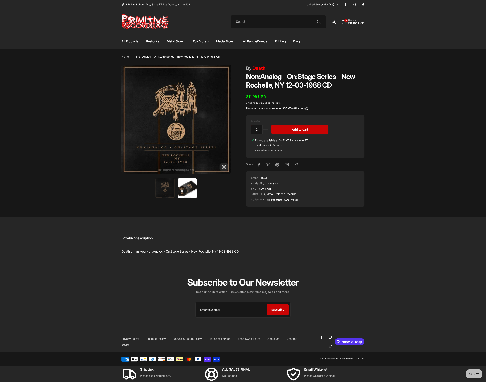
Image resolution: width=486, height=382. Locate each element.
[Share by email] (286, 164)
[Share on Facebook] (259, 165)
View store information (268, 150)
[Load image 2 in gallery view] (187, 188)
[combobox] (278, 21)
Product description (137, 238)
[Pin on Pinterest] (277, 165)
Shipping (250, 102)
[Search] (319, 22)
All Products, (275, 199)
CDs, (287, 199)
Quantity (255, 121)
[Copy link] (296, 165)
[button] (353, 22)
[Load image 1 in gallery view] (165, 188)
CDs (262, 194)
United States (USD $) (320, 4)
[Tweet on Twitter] (268, 165)
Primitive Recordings (336, 358)
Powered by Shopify (355, 358)
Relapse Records (285, 194)
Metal (270, 194)
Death (255, 68)
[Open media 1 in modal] (176, 119)
